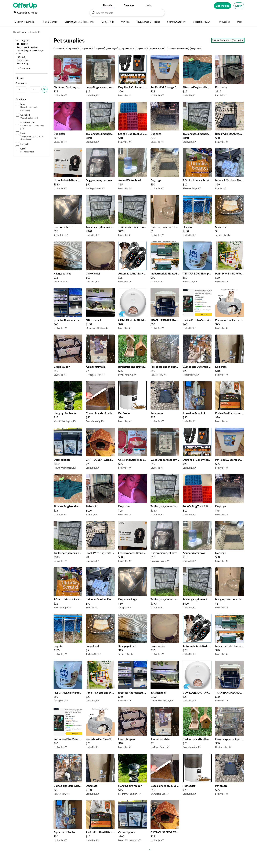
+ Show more (24, 68)
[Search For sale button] (93, 13)
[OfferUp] (25, 6)
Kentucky (25, 32)
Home (16, 32)
